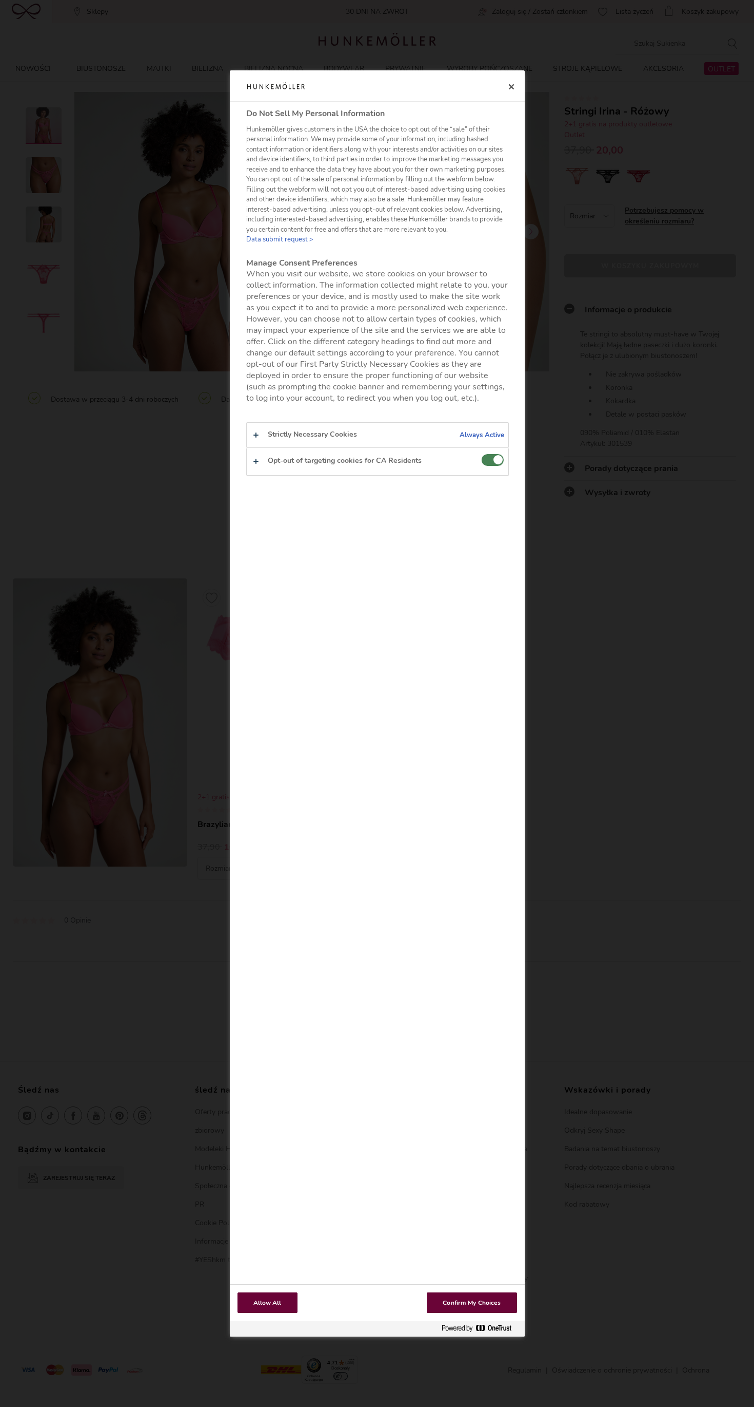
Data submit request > (279, 239)
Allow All (267, 1303)
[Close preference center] (511, 87)
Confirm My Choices (472, 1303)
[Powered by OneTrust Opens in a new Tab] (481, 1328)
